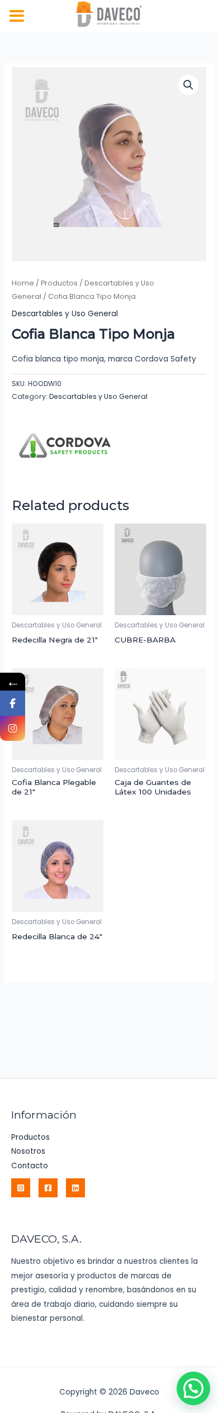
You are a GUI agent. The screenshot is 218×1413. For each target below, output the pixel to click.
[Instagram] (20, 1187)
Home (23, 283)
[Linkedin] (75, 1187)
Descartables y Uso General (65, 313)
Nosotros (28, 1151)
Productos (59, 283)
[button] (188, 85)
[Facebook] (48, 1187)
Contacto (29, 1165)
